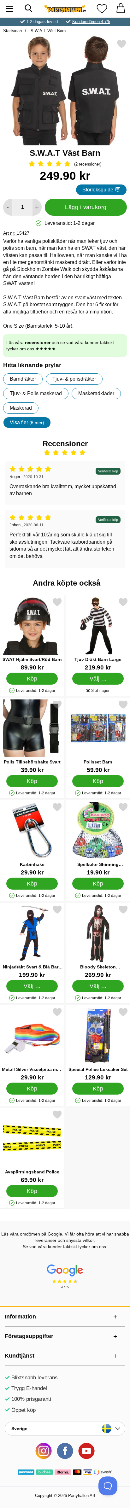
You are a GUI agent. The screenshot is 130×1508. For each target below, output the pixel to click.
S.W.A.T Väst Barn (47, 30)
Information (20, 1316)
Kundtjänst (19, 1356)
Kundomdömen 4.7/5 (91, 21)
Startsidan (12, 30)
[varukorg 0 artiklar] (120, 9)
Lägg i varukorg (86, 207)
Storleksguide (97, 189)
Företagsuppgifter (29, 1336)
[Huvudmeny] (9, 8)
